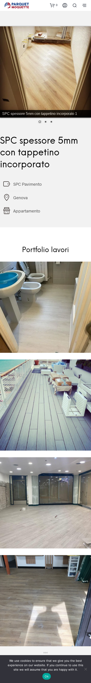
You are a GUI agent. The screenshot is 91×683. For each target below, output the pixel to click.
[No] (85, 669)
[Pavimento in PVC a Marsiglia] (45, 600)
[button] (53, 5)
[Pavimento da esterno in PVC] (45, 405)
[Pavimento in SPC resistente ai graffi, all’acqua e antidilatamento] (45, 502)
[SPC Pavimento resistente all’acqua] (45, 307)
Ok (47, 676)
